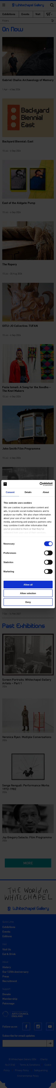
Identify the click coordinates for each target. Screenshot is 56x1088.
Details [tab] (28, 492)
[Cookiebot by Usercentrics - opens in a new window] (40, 484)
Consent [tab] (10, 492)
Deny (28, 602)
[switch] (48, 552)
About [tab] (46, 492)
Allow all (28, 584)
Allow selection (28, 593)
